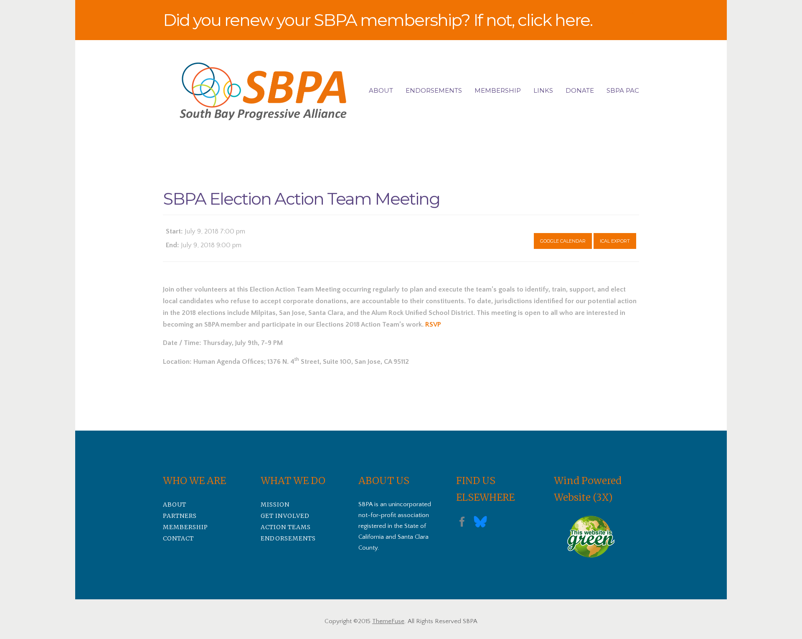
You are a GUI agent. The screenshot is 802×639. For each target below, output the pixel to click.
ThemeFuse (388, 621)
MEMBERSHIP (498, 90)
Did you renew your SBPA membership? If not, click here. (377, 20)
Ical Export (615, 241)
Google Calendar (563, 241)
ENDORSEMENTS (434, 90)
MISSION (275, 504)
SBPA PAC (623, 90)
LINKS (543, 90)
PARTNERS (180, 516)
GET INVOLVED (285, 516)
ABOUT (381, 90)
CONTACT (178, 538)
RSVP (433, 324)
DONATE (580, 90)
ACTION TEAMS (286, 527)
